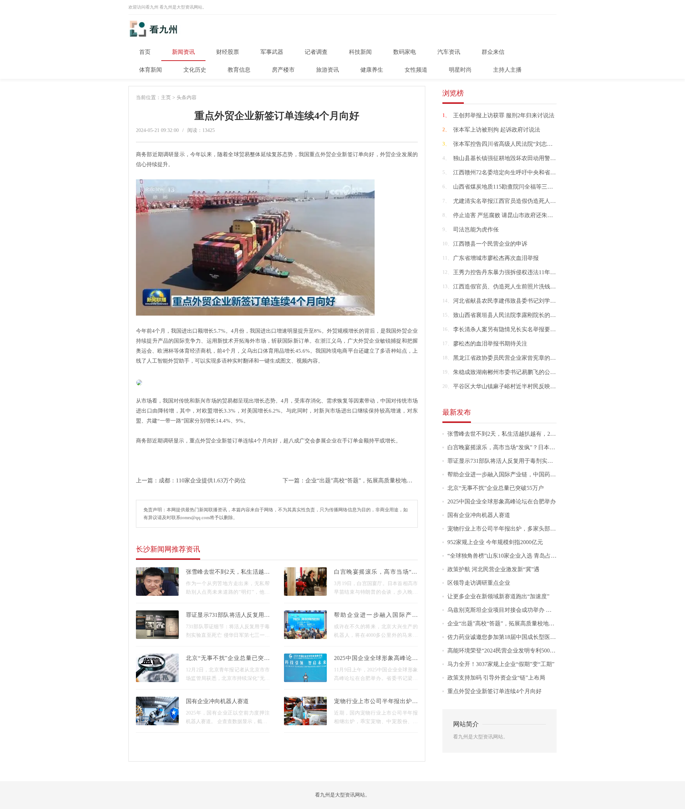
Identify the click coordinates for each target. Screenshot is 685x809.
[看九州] (167, 34)
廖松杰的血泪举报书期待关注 (490, 344)
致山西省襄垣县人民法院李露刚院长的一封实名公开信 (521, 315)
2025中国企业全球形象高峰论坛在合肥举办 (501, 501)
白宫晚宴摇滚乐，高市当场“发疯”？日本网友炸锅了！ (515, 447)
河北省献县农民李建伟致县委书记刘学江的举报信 (516, 301)
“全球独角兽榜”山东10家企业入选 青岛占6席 (503, 556)
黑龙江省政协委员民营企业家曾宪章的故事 (507, 358)
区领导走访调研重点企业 (478, 583)
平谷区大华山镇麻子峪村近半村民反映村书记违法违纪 (521, 386)
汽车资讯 (448, 52)
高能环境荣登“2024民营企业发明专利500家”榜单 (508, 650)
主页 (166, 97)
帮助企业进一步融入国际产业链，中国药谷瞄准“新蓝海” (518, 474)
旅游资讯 (327, 70)
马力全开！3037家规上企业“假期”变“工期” (500, 664)
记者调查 (316, 52)
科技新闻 (360, 52)
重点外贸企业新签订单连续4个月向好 (494, 691)
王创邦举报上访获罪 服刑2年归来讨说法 (503, 115)
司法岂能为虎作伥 (476, 229)
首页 (145, 52)
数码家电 (404, 52)
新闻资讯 (183, 52)
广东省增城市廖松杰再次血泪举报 (496, 258)
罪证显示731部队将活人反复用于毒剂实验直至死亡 (511, 461)
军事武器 (271, 52)
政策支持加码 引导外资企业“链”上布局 (496, 678)
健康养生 (371, 70)
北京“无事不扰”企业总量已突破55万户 (495, 488)
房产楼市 (283, 70)
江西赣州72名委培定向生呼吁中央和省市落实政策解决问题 (527, 172)
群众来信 (493, 52)
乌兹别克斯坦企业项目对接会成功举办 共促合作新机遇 (516, 610)
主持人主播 (507, 70)
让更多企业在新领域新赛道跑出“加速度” (498, 596)
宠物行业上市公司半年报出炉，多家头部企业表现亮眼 (515, 529)
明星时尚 (460, 70)
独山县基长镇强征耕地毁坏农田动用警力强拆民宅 (516, 158)
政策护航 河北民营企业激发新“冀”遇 (493, 569)
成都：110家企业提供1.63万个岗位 (202, 480)
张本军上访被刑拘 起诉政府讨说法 (496, 130)
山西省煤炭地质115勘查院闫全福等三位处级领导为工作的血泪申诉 (537, 187)
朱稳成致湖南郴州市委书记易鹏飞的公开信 (507, 372)
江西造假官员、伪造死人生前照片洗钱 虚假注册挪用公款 (525, 286)
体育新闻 (150, 70)
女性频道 (416, 70)
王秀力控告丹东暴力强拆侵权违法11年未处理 (510, 272)
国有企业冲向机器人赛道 (217, 701)
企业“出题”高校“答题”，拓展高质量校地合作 (361, 480)
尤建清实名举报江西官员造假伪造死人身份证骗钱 (516, 201)
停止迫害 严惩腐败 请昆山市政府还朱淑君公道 (511, 215)
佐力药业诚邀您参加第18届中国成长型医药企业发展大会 (518, 637)
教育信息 (239, 70)
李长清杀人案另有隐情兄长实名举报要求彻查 (510, 329)
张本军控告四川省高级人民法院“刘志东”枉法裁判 (515, 144)
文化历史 (194, 70)
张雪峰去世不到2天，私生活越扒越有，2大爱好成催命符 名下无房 (530, 434)
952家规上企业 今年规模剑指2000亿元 (495, 542)
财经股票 (227, 52)
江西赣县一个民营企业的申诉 (490, 244)
